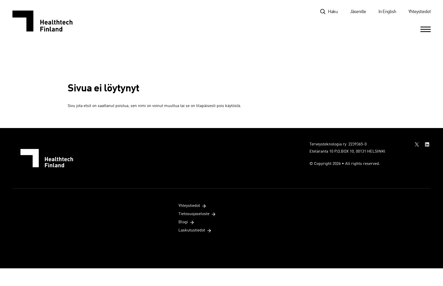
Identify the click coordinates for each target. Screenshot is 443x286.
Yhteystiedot (419, 11)
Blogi (183, 222)
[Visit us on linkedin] (427, 144)
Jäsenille (358, 11)
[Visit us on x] (416, 144)
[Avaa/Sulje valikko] (425, 29)
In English (387, 11)
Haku (333, 11)
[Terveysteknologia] (47, 21)
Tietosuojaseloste (193, 214)
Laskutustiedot (191, 230)
